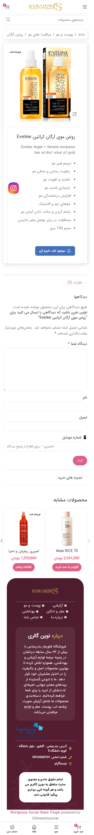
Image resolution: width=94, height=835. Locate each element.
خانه (81, 34)
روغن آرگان (15, 34)
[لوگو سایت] (45, 7)
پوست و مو (64, 34)
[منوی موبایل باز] (84, 6)
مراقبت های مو (39, 34)
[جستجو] (8, 20)
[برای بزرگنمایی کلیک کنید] (74, 114)
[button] (89, 540)
